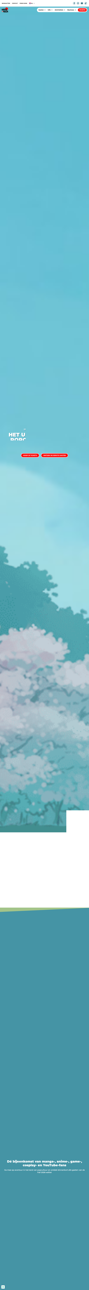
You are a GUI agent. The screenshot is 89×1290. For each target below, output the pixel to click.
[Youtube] (81, 3)
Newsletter (6, 3)
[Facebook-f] (74, 3)
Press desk (23, 3)
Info (49, 10)
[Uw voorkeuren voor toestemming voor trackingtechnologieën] (3, 1287)
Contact (15, 3)
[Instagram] (78, 3)
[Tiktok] (85, 3)
